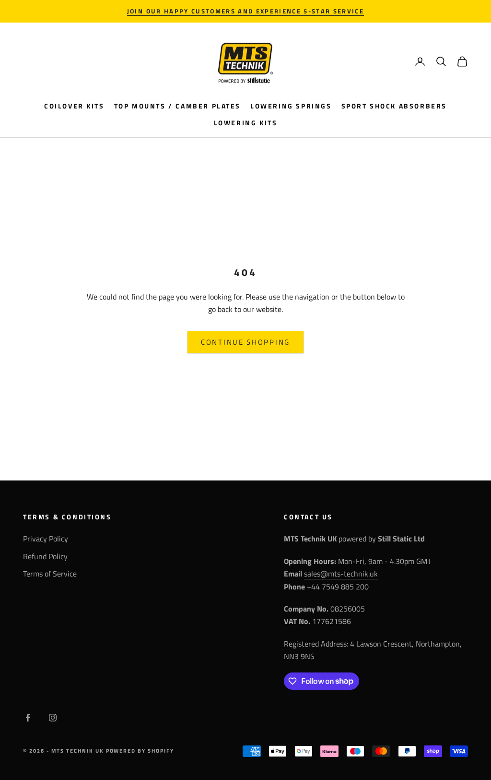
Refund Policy (45, 556)
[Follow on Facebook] (28, 717)
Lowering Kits (246, 123)
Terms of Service (50, 573)
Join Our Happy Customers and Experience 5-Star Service (245, 11)
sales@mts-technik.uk (341, 573)
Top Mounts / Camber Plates (177, 106)
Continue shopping (245, 342)
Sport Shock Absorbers (394, 106)
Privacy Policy (45, 538)
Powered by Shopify (140, 751)
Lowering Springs (290, 106)
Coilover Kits (74, 106)
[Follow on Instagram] (53, 717)
